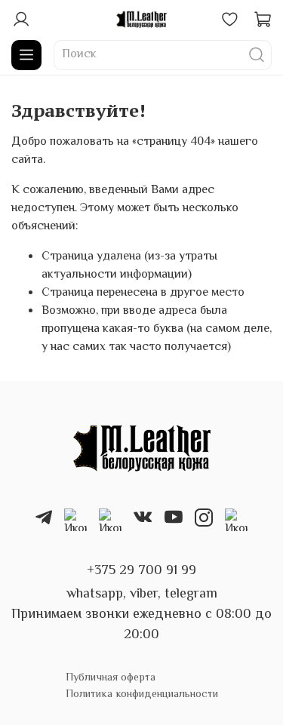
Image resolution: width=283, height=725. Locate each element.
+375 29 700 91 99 (141, 571)
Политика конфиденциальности (142, 694)
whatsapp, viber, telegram (141, 594)
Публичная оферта (110, 678)
